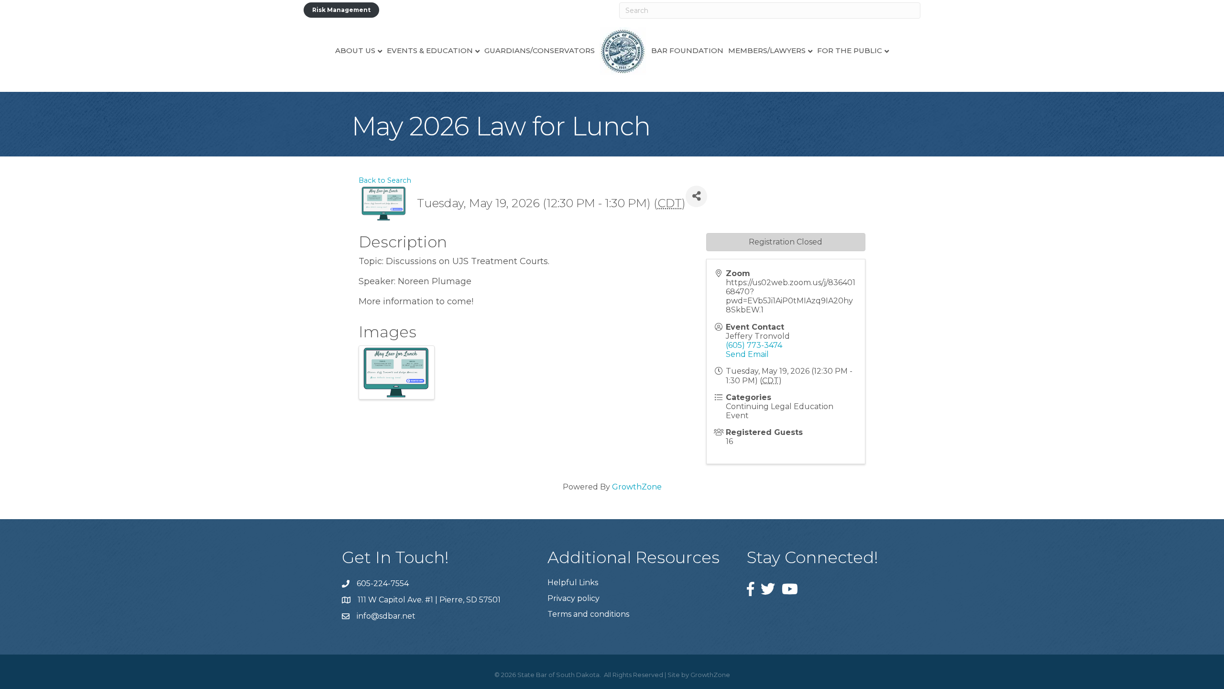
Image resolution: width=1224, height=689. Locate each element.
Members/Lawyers (767, 50)
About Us (355, 50)
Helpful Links (572, 582)
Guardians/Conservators (539, 50)
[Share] (696, 196)
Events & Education (430, 50)
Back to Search (385, 180)
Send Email (747, 354)
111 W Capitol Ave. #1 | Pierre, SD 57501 (429, 599)
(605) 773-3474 (754, 345)
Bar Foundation (687, 50)
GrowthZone (637, 486)
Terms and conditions (588, 614)
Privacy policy (573, 598)
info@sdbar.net (386, 616)
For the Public (849, 50)
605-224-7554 (383, 583)
